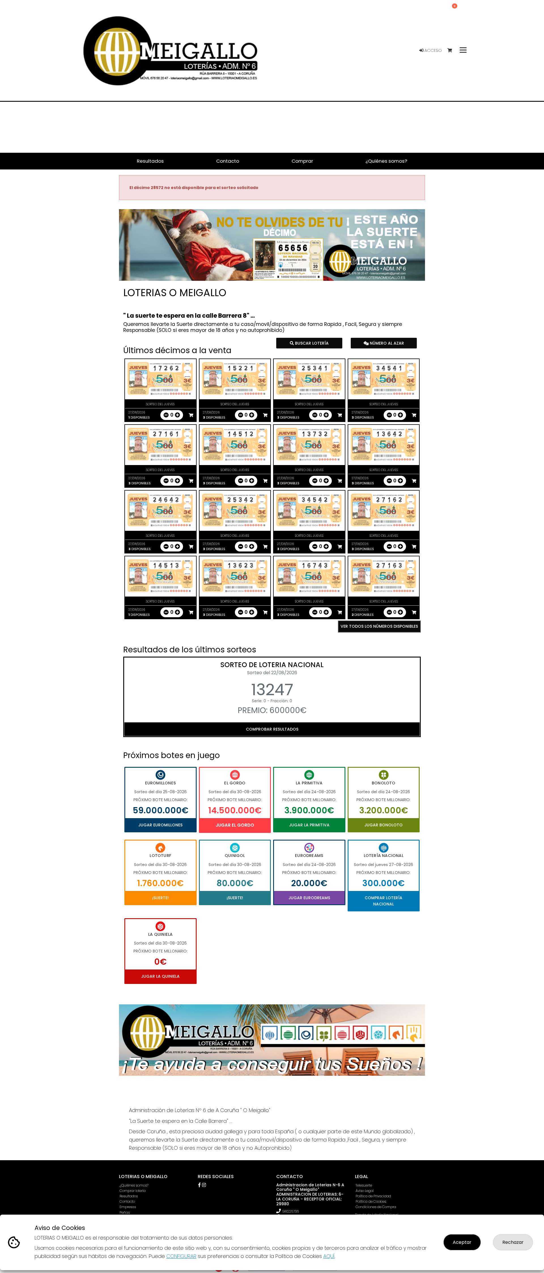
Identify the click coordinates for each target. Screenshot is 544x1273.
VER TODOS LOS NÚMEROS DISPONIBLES (379, 626)
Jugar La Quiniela (160, 976)
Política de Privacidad (373, 1196)
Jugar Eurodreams (309, 898)
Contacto (127, 1201)
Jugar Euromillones (160, 825)
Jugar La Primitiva (309, 825)
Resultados (129, 1196)
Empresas (128, 1206)
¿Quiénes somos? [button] (386, 161)
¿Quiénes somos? (134, 1185)
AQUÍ (329, 1256)
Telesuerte (364, 1185)
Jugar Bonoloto (383, 825)
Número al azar (386, 343)
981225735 (290, 1211)
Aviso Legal (365, 1190)
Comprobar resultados (272, 729)
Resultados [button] (150, 161)
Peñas (125, 1212)
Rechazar (513, 1242)
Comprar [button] (302, 161)
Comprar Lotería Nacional (383, 901)
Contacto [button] (227, 161)
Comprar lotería (133, 1190)
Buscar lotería (311, 343)
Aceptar (462, 1242)
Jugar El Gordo (235, 825)
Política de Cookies (371, 1201)
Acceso (432, 50)
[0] (452, 50)
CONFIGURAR (181, 1256)
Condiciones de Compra (376, 1206)
